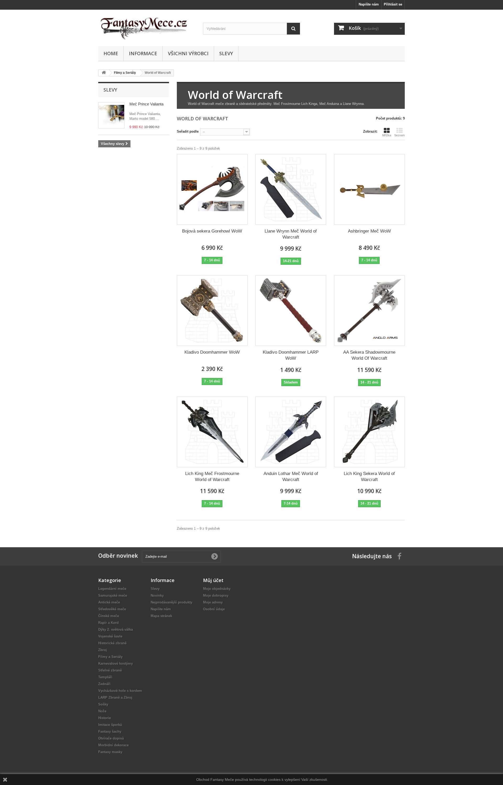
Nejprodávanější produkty (171, 602)
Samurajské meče (112, 595)
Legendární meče (112, 589)
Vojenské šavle (110, 636)
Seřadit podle (188, 131)
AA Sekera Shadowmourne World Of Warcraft (369, 355)
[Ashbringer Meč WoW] (369, 189)
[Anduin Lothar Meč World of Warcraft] (291, 432)
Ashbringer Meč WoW (369, 231)
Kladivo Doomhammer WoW (212, 352)
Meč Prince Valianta (146, 104)
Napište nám (369, 4)
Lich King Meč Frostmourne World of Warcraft (212, 476)
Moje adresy (213, 602)
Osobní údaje (214, 609)
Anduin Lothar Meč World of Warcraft (291, 476)
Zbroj (102, 650)
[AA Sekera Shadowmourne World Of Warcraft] (369, 310)
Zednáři (104, 684)
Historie (104, 718)
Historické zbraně (112, 643)
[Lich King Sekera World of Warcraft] (369, 432)
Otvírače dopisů (111, 738)
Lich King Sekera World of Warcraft (369, 476)
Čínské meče (108, 616)
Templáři (105, 677)
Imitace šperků (110, 725)
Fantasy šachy (109, 731)
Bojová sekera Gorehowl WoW (212, 231)
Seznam (399, 135)
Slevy (226, 53)
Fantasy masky (110, 752)
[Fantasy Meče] (146, 26)
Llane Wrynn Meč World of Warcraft (291, 234)
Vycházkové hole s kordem (120, 691)
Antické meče (109, 602)
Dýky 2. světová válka (115, 629)
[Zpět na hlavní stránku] (104, 73)
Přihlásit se (393, 4)
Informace (143, 53)
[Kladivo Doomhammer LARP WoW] (291, 310)
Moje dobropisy (215, 595)
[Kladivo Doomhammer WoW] (212, 310)
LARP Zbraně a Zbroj (115, 697)
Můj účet (213, 580)
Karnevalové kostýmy (115, 663)
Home (110, 53)
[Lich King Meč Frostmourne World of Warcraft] (212, 432)
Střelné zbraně (110, 670)
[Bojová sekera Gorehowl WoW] (212, 189)
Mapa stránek (161, 616)
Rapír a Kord (108, 623)
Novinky (157, 595)
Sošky (103, 704)
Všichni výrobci (188, 53)
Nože (102, 711)
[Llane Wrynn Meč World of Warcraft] (291, 189)
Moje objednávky (217, 589)
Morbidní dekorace (113, 745)
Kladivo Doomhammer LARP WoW (291, 355)
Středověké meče (112, 609)
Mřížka (386, 135)
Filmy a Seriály (110, 657)
